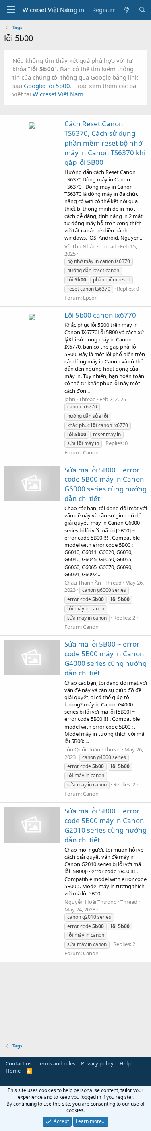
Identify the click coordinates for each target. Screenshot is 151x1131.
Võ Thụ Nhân (80, 246)
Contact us (18, 1063)
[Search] (142, 9)
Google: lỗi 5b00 (47, 86)
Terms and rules (56, 1063)
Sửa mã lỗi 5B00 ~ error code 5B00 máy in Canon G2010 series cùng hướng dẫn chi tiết (105, 825)
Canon (91, 452)
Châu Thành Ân (82, 582)
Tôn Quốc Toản (82, 749)
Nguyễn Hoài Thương (90, 901)
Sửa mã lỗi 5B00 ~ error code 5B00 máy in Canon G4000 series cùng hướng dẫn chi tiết (105, 658)
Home (13, 1070)
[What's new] (126, 9)
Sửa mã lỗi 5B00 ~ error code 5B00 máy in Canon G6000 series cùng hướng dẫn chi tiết (105, 484)
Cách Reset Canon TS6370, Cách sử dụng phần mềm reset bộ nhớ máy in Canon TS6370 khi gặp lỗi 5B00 (104, 142)
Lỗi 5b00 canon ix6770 (100, 315)
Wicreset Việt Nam (58, 94)
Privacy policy (97, 1063)
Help (125, 1063)
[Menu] (11, 10)
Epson (90, 297)
